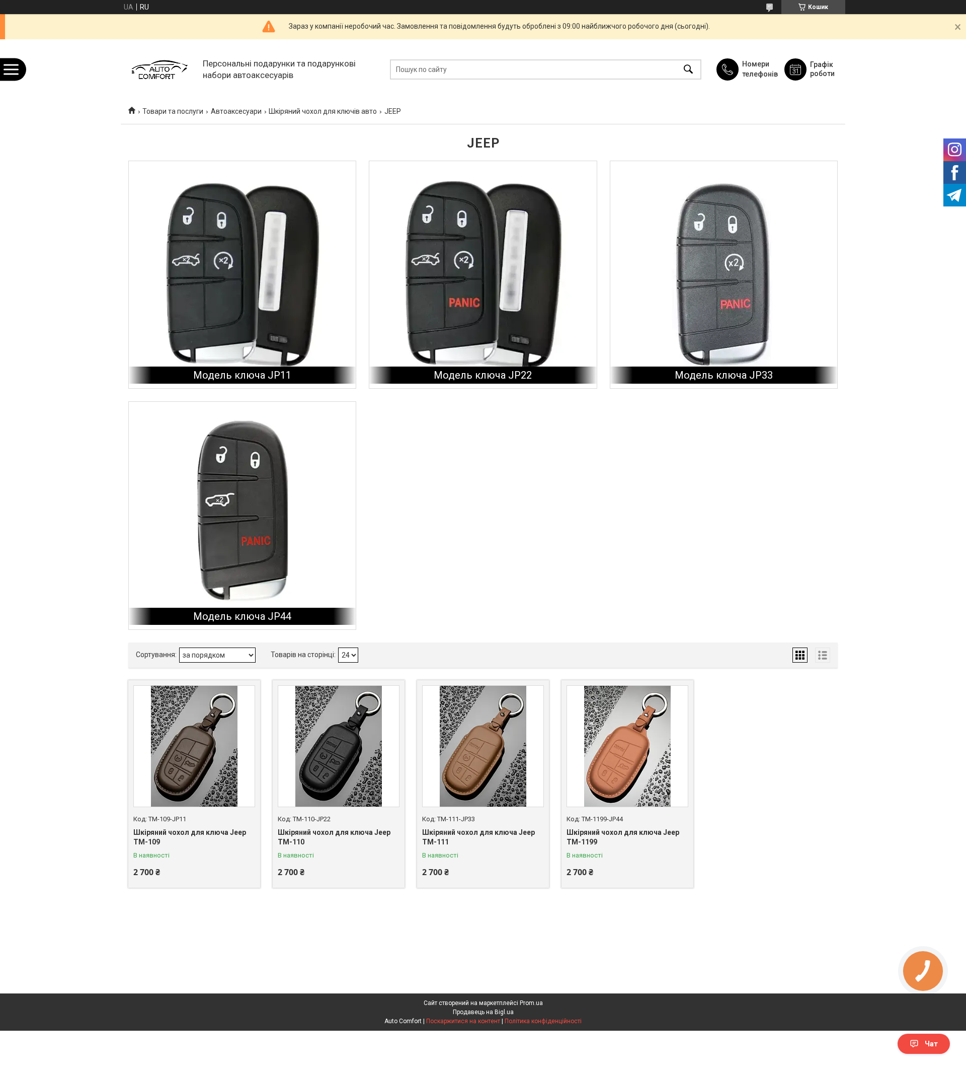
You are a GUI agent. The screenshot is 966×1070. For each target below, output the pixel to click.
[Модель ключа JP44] (242, 515)
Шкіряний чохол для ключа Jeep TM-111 (478, 837)
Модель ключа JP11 (242, 375)
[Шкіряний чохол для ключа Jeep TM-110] (338, 746)
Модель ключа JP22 (483, 375)
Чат (931, 1044)
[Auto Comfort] (159, 69)
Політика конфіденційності (543, 1021)
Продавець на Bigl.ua (483, 1012)
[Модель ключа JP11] (242, 275)
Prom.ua (531, 1003)
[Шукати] (688, 69)
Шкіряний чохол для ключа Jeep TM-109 (189, 837)
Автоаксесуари (236, 111)
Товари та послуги (172, 111)
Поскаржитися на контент (463, 1021)
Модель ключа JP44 (242, 616)
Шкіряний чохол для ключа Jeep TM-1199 (623, 837)
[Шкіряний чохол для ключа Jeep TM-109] (194, 746)
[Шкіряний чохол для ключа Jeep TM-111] (483, 746)
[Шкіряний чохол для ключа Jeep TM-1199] (627, 746)
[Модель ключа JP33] (724, 275)
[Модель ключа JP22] (483, 275)
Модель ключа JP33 (724, 375)
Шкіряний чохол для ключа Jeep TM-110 (334, 837)
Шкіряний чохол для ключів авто (323, 111)
